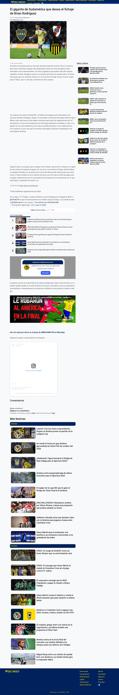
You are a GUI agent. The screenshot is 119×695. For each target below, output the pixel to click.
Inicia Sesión (102, 674)
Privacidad (37, 3)
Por (16, 20)
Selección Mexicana (85, 685)
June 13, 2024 (40, 205)
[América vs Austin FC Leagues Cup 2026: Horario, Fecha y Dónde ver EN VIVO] (84, 131)
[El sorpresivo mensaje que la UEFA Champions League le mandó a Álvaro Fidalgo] (23, 585)
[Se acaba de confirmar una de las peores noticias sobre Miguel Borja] (84, 81)
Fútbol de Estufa (84, 676)
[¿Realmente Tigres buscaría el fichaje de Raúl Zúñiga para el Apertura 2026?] (23, 462)
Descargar (45, 273)
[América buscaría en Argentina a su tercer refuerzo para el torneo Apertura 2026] (84, 161)
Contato (29, 3)
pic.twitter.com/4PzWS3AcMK (47, 202)
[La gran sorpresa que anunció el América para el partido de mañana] (84, 112)
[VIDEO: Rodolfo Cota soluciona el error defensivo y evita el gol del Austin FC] (84, 90)
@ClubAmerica (17, 202)
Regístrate (101, 676)
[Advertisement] (43, 96)
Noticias (100, 671)
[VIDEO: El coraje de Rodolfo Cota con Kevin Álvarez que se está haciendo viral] (23, 555)
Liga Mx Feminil (84, 682)
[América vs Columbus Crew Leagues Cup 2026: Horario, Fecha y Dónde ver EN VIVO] (23, 614)
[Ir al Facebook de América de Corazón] (42, 3)
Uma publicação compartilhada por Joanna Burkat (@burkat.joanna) (33, 393)
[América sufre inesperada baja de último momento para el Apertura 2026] (21, 251)
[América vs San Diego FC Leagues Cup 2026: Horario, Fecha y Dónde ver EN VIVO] (84, 151)
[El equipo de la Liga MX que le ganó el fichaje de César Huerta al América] (21, 236)
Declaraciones (84, 671)
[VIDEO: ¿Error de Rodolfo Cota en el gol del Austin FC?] (84, 121)
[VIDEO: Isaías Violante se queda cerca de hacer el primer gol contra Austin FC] (84, 101)
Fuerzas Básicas (84, 674)
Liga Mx (82, 679)
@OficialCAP (14, 200)
